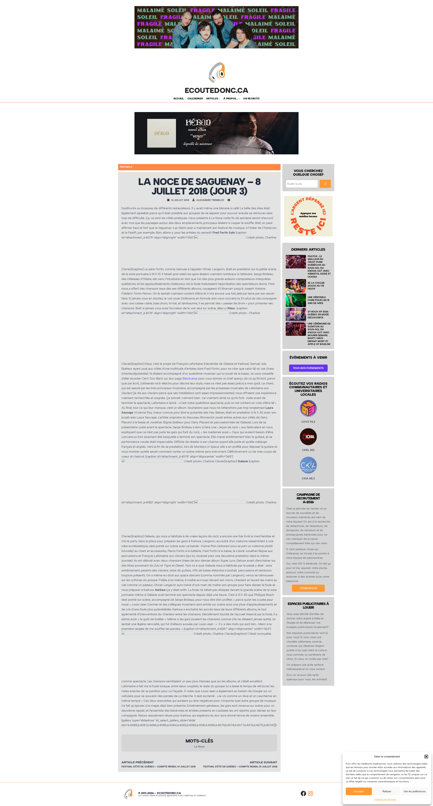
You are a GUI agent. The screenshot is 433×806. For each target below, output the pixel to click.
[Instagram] (310, 793)
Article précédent (137, 762)
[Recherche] (325, 184)
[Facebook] (303, 793)
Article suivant (263, 762)
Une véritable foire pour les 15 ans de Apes (318, 300)
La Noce (199, 746)
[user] (194, 200)
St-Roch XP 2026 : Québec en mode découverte (318, 314)
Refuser (386, 791)
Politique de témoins (385, 799)
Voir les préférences (415, 791)
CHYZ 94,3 (308, 421)
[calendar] (169, 200)
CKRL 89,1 (308, 450)
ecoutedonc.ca (216, 90)
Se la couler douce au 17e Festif (316, 285)
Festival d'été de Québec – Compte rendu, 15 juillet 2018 (240, 766)
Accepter (359, 791)
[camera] (230, 200)
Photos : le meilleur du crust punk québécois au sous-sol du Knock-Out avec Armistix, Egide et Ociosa (319, 266)
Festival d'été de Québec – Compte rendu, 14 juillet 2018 (158, 766)
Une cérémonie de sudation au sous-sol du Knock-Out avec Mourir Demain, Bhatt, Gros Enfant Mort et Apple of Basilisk (319, 334)
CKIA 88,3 (308, 478)
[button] (426, 756)
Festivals (126, 167)
